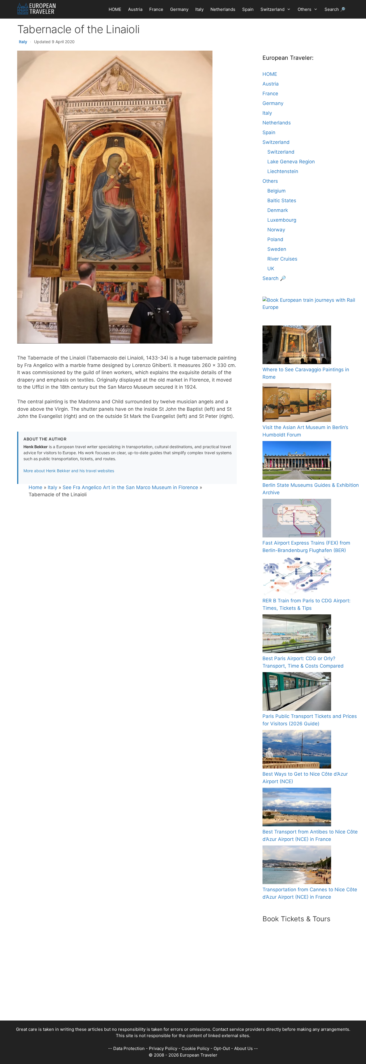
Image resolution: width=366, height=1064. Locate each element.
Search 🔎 (335, 9)
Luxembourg (281, 220)
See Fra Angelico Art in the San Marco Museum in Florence (130, 487)
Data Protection (129, 1048)
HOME (115, 9)
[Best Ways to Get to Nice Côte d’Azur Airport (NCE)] (296, 750)
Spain (248, 9)
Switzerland (272, 9)
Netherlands (222, 9)
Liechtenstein (282, 171)
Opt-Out (222, 1048)
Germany (179, 9)
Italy (199, 9)
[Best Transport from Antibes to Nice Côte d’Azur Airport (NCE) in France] (296, 808)
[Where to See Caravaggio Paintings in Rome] (296, 345)
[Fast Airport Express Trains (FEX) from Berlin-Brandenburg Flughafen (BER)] (296, 519)
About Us (243, 1048)
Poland (275, 239)
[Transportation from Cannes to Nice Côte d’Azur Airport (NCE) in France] (296, 865)
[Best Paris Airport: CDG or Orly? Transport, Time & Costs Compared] (296, 634)
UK (270, 268)
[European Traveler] (36, 8)
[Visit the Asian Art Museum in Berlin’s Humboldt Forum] (296, 403)
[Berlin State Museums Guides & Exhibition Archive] (296, 461)
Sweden (276, 249)
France (156, 9)
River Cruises (282, 259)
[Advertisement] (177, 980)
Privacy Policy (163, 1048)
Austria (135, 9)
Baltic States (281, 200)
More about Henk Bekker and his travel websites (68, 470)
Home (35, 487)
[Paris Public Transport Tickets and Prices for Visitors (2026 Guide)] (296, 692)
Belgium (276, 191)
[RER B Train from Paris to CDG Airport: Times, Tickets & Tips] (296, 577)
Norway (276, 230)
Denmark (277, 210)
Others (304, 9)
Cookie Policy (195, 1048)
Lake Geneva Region (291, 161)
